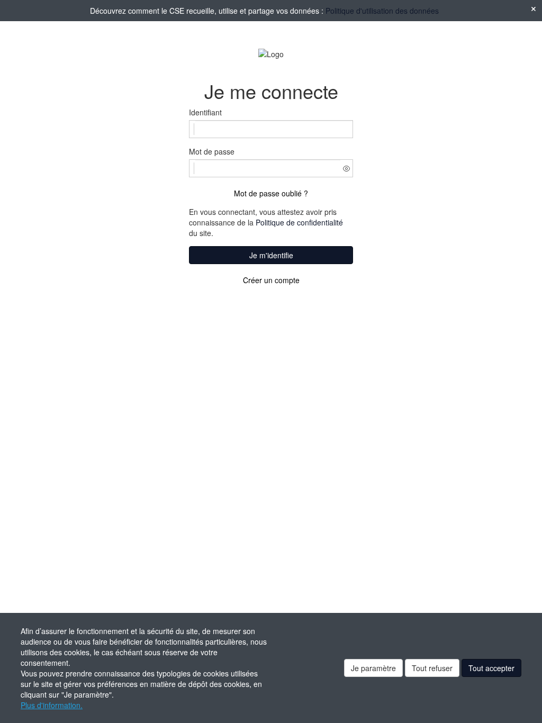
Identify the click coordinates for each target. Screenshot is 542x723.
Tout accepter (491, 668)
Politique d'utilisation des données (382, 10)
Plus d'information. (52, 705)
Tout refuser (432, 668)
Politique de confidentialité (299, 222)
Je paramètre (373, 668)
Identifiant (205, 112)
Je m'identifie (271, 255)
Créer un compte (271, 280)
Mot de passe (211, 151)
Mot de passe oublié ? (271, 193)
